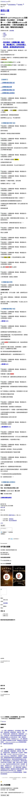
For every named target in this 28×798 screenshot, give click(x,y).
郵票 (5, 730)
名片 (4, 36)
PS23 (4, 764)
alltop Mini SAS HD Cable (19, 765)
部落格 (5, 34)
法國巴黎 (19, 732)
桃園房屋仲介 (11, 730)
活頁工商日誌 (19, 762)
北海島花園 (6, 735)
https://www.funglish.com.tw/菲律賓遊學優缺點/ (11, 772)
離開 (8, 795)
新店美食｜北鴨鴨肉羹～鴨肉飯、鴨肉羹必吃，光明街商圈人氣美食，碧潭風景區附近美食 (14, 44)
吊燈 (23, 732)
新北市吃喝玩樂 (13, 520)
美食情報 (12, 30)
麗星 (23, 730)
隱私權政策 (24, 777)
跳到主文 (3, 14)
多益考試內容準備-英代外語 (13, 764)
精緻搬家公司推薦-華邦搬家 (17, 769)
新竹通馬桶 (18, 730)
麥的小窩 (5, 10)
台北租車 (20, 752)
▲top (2, 523)
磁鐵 (19, 737)
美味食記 (11, 518)
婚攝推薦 (19, 770)
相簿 (4, 33)
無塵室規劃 (21, 733)
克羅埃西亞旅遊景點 (8, 743)
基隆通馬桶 (13, 732)
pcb (2, 730)
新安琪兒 (8, 738)
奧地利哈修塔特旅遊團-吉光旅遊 (18, 735)
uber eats (4, 721)
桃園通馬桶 (6, 732)
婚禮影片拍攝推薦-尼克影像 (9, 740)
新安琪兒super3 (15, 738)
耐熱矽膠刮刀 (14, 755)
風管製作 (24, 737)
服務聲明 (14, 779)
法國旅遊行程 (14, 733)
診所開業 (3, 738)
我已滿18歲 (3, 795)
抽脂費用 (20, 755)
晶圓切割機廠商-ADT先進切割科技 (9, 737)
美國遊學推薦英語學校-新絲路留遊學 (13, 757)
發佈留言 (3, 533)
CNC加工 (9, 754)
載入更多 (3, 525)
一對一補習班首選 (17, 767)
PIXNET (6, 777)
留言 (13, 515)
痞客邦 (10, 515)
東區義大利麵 (6, 733)
